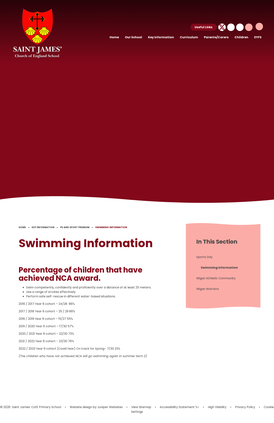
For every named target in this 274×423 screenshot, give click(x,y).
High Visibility (217, 407)
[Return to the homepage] (37, 33)
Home (22, 227)
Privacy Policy (245, 407)
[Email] (240, 27)
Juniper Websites (110, 407)
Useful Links (203, 27)
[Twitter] (222, 27)
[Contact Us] (231, 27)
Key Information (43, 227)
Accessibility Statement (177, 407)
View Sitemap (141, 407)
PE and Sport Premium (74, 227)
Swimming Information (111, 227)
